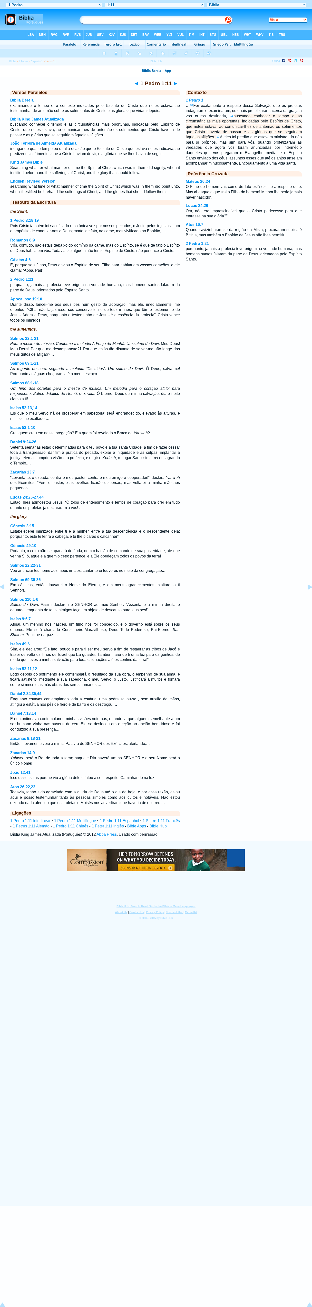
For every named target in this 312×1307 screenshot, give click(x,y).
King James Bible (26, 162)
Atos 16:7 (194, 224)
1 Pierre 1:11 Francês (161, 821)
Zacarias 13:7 (22, 472)
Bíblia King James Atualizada (37, 119)
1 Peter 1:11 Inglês (108, 826)
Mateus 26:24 (198, 181)
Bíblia (12, 61)
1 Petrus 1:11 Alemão (31, 826)
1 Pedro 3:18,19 (24, 220)
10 (191, 105)
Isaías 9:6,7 (20, 619)
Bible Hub (158, 826)
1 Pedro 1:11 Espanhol (119, 821)
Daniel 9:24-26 (23, 442)
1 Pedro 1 (194, 100)
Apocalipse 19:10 (26, 299)
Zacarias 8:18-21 (25, 738)
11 (231, 115)
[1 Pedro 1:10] (6, 598)
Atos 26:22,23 (22, 787)
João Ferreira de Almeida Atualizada (43, 143)
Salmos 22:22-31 (25, 565)
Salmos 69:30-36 (25, 580)
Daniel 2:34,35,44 (25, 694)
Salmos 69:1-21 (24, 363)
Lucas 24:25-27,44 (27, 497)
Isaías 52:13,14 (23, 408)
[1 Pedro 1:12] (306, 598)
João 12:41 (20, 772)
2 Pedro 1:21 (21, 279)
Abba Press (107, 834)
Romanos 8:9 (22, 240)
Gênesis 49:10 (23, 546)
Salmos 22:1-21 (24, 338)
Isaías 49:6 (20, 644)
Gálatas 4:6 (20, 260)
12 (217, 136)
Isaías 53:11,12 (23, 669)
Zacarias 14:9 (22, 753)
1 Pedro (23, 61)
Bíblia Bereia (22, 100)
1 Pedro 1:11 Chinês (70, 826)
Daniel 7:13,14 (23, 713)
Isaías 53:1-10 (22, 428)
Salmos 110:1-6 (24, 599)
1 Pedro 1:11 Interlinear (30, 821)
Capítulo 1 (37, 61)
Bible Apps (136, 826)
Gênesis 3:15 (22, 526)
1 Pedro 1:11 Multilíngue (75, 821)
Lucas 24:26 (197, 206)
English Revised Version (33, 181)
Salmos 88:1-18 (24, 383)
